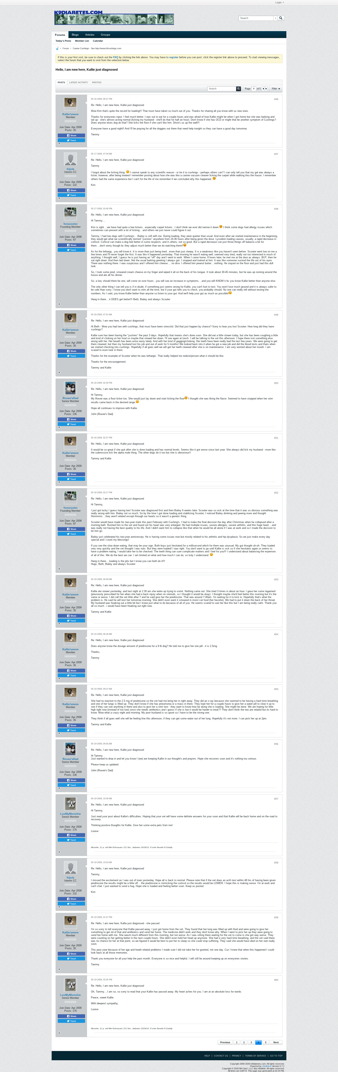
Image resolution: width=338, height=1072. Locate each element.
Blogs (75, 34)
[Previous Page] (263, 89)
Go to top (276, 1056)
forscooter (70, 223)
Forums (60, 34)
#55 (276, 689)
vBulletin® (266, 1066)
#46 (276, 99)
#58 (276, 862)
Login (278, 2)
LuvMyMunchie (70, 813)
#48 (276, 209)
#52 (276, 492)
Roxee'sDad (70, 398)
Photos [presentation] (96, 82)
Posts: (68, 130)
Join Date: (65, 127)
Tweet (73, 140)
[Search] (280, 18)
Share (73, 135)
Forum (66, 48)
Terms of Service (255, 1056)
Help (207, 1056)
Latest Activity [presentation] (78, 82)
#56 (276, 744)
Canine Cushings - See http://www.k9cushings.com (97, 48)
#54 (276, 634)
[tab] (61, 82)
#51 (276, 438)
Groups (105, 34)
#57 (276, 798)
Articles (89, 34)
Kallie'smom (70, 114)
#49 (276, 314)
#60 (276, 980)
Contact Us (221, 1056)
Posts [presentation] (61, 82)
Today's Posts (63, 41)
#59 (276, 917)
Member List (82, 41)
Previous (225, 1042)
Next (276, 1042)
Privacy (236, 1056)
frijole (70, 169)
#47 (276, 154)
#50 (276, 383)
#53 (276, 579)
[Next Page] (266, 89)
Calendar (98, 41)
